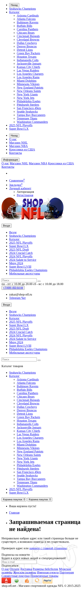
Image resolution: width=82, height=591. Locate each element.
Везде (13, 232)
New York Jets (25, 97)
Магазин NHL (18, 142)
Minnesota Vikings (28, 84)
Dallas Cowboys (27, 43)
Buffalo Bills (24, 25)
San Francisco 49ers (29, 108)
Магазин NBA (18, 146)
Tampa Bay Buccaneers (31, 115)
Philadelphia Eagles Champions (28, 270)
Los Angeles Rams (28, 77)
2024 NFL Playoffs (20, 256)
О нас (13, 139)
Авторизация (25, 191)
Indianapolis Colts (28, 60)
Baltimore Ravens (27, 22)
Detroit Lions (25, 49)
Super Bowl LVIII (20, 266)
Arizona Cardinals (28, 15)
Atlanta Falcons (26, 19)
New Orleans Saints (29, 91)
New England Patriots (30, 87)
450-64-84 (13, 287)
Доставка (26, 569)
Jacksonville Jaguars (29, 63)
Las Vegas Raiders (28, 70)
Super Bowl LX (19, 128)
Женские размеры (24, 572)
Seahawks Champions (22, 8)
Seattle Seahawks (27, 111)
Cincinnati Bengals (28, 36)
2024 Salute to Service (22, 259)
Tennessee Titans (27, 118)
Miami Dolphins (26, 80)
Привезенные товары (44, 575)
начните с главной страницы (48, 548)
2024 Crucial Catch (21, 253)
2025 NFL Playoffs (20, 125)
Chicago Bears (26, 32)
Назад (14, 5)
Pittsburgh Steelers (28, 104)
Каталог (14, 12)
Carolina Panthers (27, 29)
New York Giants (27, 94)
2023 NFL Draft (19, 249)
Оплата (14, 569)
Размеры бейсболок (45, 569)
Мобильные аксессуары (24, 273)
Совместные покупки (16, 575)
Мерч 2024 (16, 263)
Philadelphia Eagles (28, 101)
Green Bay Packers (28, 53)
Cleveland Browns (28, 39)
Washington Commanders (32, 121)
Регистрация (25, 195)
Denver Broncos (27, 46)
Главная (14, 512)
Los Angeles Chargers (30, 73)
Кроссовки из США (22, 149)
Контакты (15, 153)
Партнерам (66, 572)
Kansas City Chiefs (28, 67)
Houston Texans (26, 56)
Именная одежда (48, 572)
